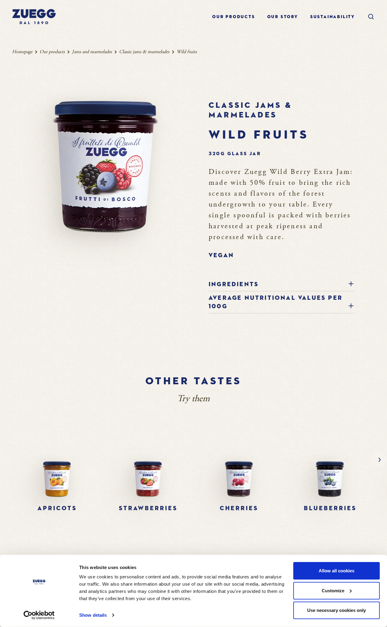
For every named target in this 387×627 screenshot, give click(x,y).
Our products (233, 17)
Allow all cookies (336, 570)
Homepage (22, 52)
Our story (282, 17)
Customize (333, 590)
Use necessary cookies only (336, 610)
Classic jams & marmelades (144, 52)
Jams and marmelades (92, 52)
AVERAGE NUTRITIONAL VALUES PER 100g (276, 302)
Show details (93, 615)
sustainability (332, 17)
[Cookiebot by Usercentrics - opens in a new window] (39, 615)
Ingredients (234, 284)
